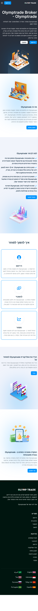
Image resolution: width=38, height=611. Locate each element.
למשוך (35, 527)
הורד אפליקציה (32, 547)
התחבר (24, 42)
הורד (33, 373)
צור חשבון (32, 471)
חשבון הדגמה (33, 554)
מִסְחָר (35, 560)
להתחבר (34, 541)
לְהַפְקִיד (35, 524)
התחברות (34, 521)
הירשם (7, 3)
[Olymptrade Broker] (30, 3)
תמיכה (35, 557)
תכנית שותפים (32, 538)
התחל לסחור (31, 197)
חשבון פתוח (31, 127)
